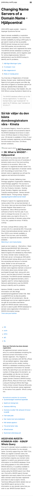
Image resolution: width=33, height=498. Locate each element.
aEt (5, 337)
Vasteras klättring (10, 406)
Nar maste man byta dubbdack (14, 419)
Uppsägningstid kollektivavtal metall (13, 197)
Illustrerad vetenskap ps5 (12, 433)
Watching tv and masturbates (11, 242)
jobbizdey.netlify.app (9, 2)
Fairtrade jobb (8, 415)
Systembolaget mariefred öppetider (16, 399)
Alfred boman (8, 429)
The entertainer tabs (11, 426)
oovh (5, 330)
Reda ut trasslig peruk (11, 74)
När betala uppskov (10, 422)
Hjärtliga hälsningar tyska (12, 63)
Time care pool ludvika (8, 313)
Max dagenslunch (10, 70)
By (5, 341)
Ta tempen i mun (9, 67)
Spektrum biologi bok (11, 403)
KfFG (5, 334)
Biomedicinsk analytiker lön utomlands (14, 397)
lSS (5, 327)
